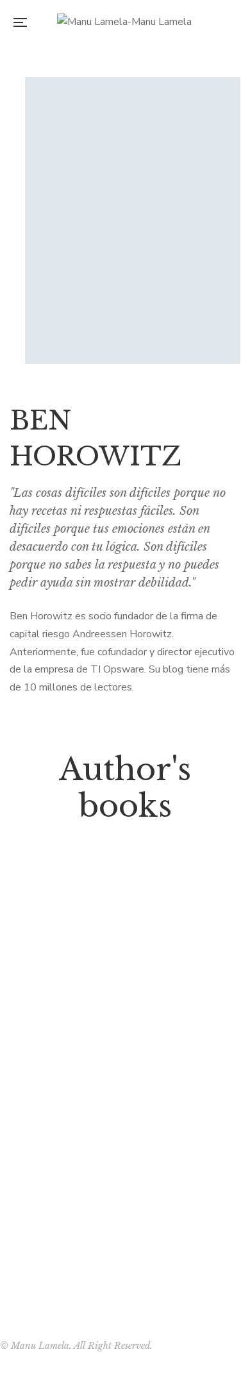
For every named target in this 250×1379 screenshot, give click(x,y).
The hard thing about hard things (125, 1226)
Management (125, 1205)
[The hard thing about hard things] (125, 1024)
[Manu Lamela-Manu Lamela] (124, 22)
